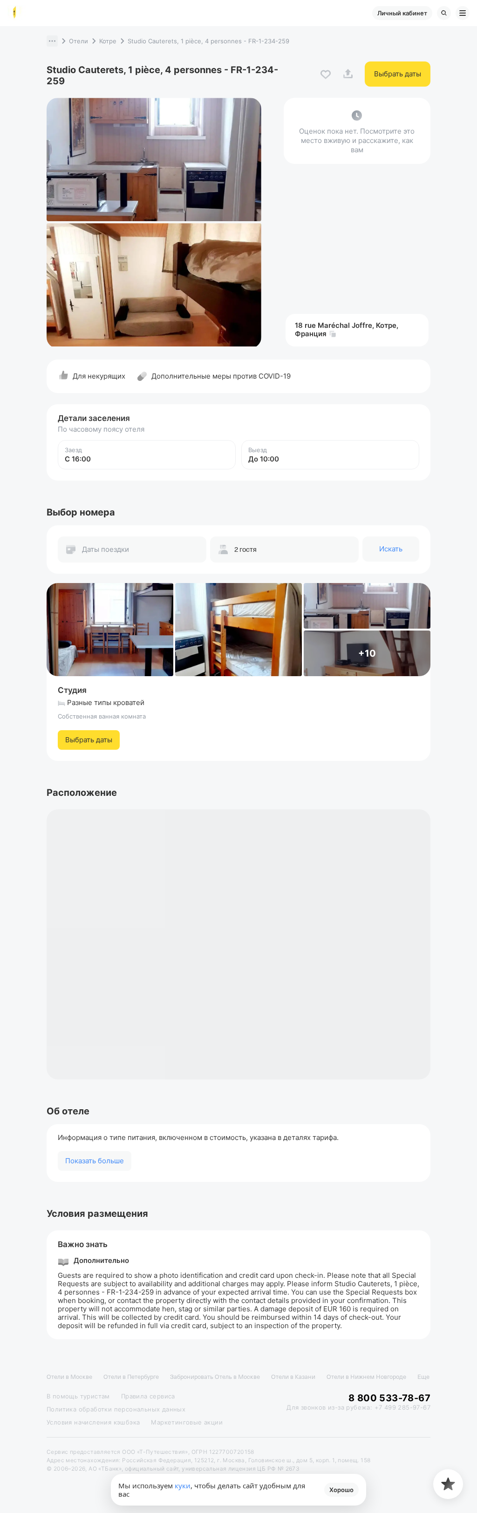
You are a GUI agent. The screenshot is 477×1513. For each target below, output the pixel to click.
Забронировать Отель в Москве (215, 1376)
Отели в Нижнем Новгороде (366, 1376)
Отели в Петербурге (131, 1376)
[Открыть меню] (463, 13)
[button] (52, 41)
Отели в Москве (69, 1376)
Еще (423, 1376)
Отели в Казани (293, 1376)
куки (183, 1485)
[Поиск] (444, 13)
